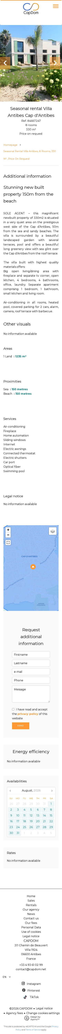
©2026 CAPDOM (20, 1008)
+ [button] (8, 530)
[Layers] (52, 531)
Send (20, 726)
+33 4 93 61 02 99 (31, 965)
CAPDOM (31, 941)
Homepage (10, 144)
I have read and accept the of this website (30, 714)
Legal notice (44, 1008)
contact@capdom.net (31, 969)
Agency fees (14, 1013)
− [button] (8, 535)
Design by (35, 1018)
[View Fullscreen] (8, 542)
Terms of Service (33, 1030)
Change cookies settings (43, 1013)
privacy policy (28, 714)
